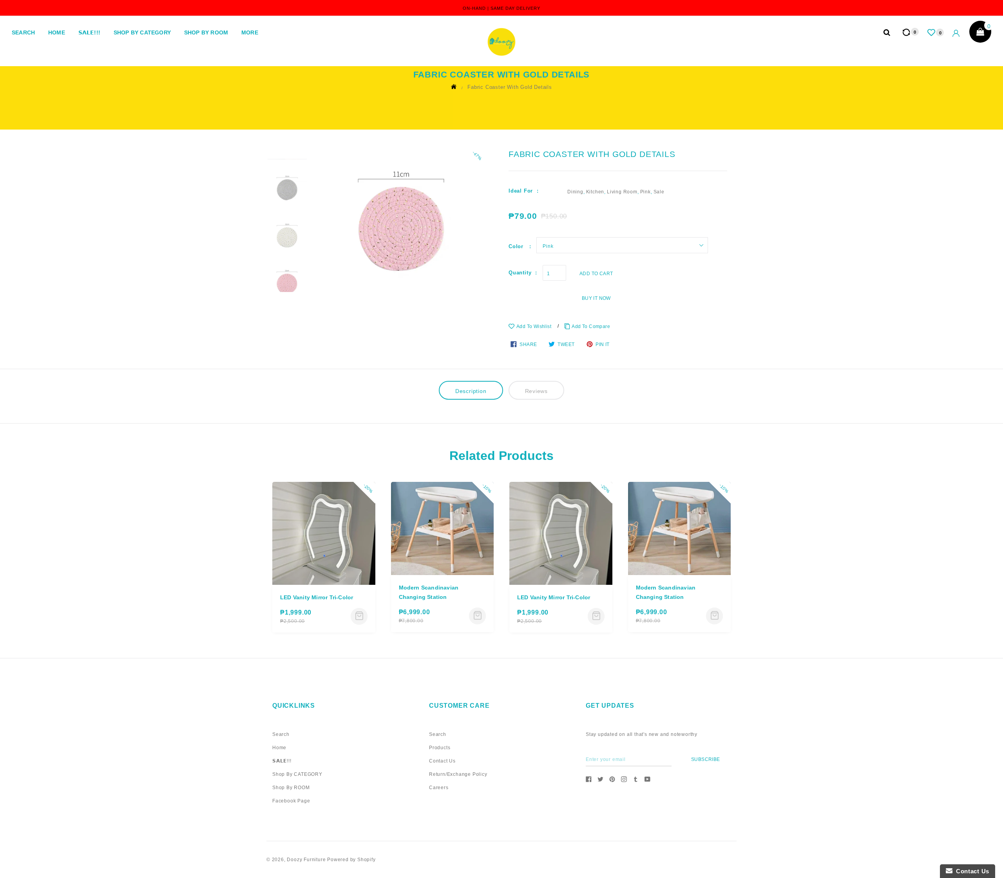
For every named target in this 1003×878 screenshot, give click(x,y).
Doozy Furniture (306, 859)
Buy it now (596, 298)
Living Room (622, 192)
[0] (932, 32)
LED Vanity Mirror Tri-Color (316, 597)
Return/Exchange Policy (458, 774)
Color (517, 246)
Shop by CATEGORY (142, 32)
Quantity (520, 273)
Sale (659, 192)
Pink (645, 192)
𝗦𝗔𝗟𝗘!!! (89, 32)
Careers (439, 787)
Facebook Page (291, 801)
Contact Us (442, 761)
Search (23, 32)
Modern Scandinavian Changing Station (429, 592)
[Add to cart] (359, 616)
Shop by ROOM (206, 32)
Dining (575, 192)
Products (439, 747)
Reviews (536, 391)
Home (56, 32)
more (249, 32)
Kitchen (595, 192)
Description (471, 391)
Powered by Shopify (351, 859)
